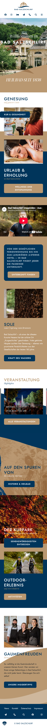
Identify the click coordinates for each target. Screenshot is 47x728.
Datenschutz (26, 708)
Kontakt (15, 708)
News (6, 708)
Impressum (38, 708)
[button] (42, 14)
